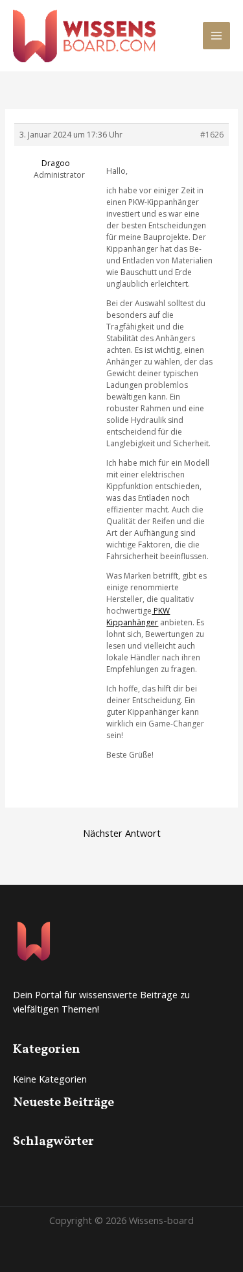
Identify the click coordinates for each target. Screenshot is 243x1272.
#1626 (212, 134)
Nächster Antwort (122, 832)
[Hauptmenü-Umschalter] (216, 35)
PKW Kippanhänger (138, 616)
